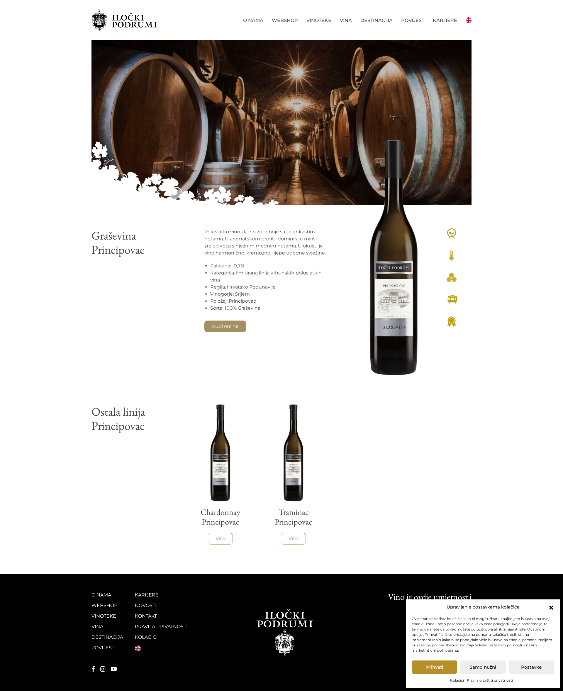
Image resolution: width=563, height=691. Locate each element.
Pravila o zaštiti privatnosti (490, 680)
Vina (346, 20)
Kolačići (457, 680)
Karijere (445, 20)
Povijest (412, 20)
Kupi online (225, 326)
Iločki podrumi (124, 20)
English (469, 19)
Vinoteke (318, 20)
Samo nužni (483, 667)
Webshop (285, 20)
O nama (253, 20)
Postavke (531, 667)
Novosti (146, 605)
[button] (551, 607)
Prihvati (434, 667)
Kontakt (146, 616)
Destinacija (376, 20)
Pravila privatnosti (161, 626)
